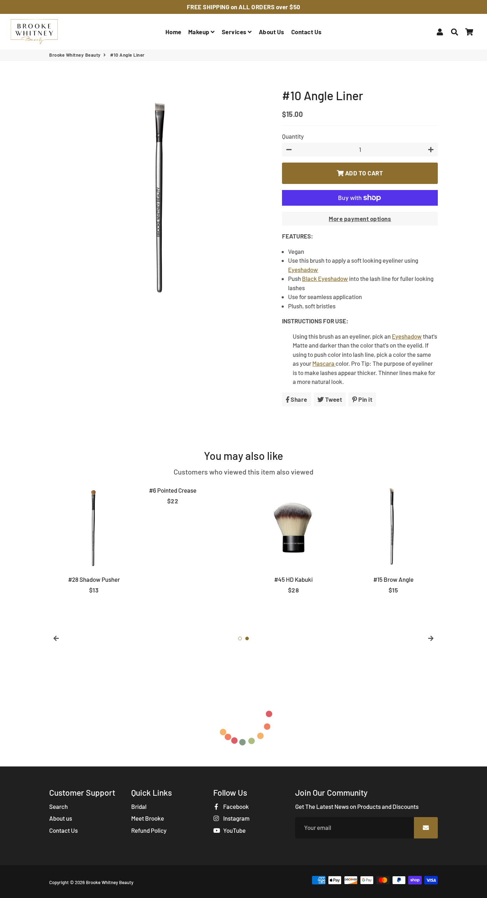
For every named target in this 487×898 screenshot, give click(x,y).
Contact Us (306, 31)
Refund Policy (148, 830)
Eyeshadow (303, 269)
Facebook (235, 806)
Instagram (236, 818)
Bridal (139, 806)
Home (173, 31)
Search (58, 806)
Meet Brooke (147, 818)
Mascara (323, 363)
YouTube (234, 830)
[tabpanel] (93, 539)
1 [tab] (240, 638)
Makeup (199, 31)
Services (235, 31)
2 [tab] (247, 638)
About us (60, 818)
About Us (271, 31)
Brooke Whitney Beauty (75, 55)
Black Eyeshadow (325, 278)
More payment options (360, 218)
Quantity (293, 136)
